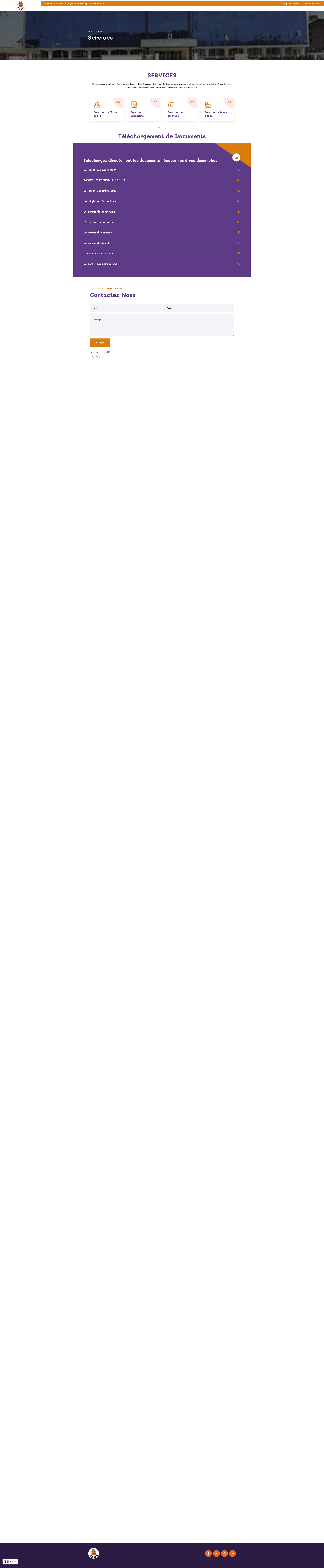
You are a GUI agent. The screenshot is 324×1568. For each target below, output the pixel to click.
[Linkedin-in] (232, 1553)
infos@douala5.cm (54, 3)
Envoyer (100, 342)
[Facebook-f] (208, 1553)
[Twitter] (216, 1553)
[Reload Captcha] (108, 352)
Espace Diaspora (311, 3)
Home (90, 31)
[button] (159, 128)
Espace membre (291, 3)
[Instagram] (224, 1553)
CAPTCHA (94, 352)
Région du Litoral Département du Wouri (86, 3)
